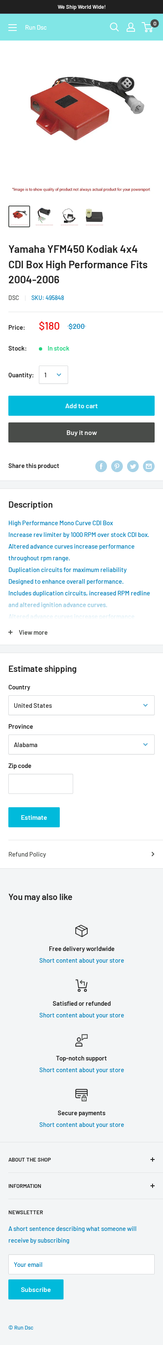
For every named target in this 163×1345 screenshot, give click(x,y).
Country (19, 687)
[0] (148, 27)
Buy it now (81, 432)
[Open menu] (12, 27)
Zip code (19, 765)
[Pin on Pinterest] (117, 465)
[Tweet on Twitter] (133, 465)
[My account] (131, 27)
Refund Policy (27, 854)
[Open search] (114, 27)
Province (20, 726)
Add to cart (81, 405)
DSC (13, 297)
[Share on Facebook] (101, 465)
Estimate (34, 817)
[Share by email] (149, 465)
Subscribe (36, 1289)
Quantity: (21, 375)
